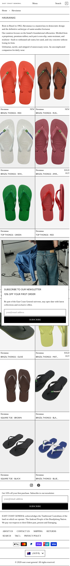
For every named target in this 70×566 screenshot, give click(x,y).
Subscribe (35, 320)
